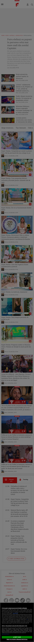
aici (27, 619)
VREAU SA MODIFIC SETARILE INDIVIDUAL (17, 639)
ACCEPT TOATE (17, 637)
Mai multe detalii (15, 613)
